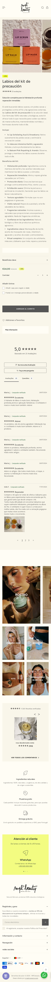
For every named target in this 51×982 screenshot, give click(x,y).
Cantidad (5, 275)
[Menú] (3, 7)
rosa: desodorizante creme (25, 743)
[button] (35, 714)
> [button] (33, 540)
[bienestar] (38, 643)
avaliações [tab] (9, 378)
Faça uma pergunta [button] (26, 371)
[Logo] (25, 7)
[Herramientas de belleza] (38, 678)
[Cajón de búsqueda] (42, 7)
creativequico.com (31, 978)
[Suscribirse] (45, 922)
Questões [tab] (25, 378)
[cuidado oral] (13, 643)
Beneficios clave (9, 260)
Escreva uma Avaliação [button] (26, 365)
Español (5, 958)
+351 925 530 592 (25, 866)
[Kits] (13, 678)
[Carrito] (47, 7)
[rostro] (21, 595)
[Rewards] (5, 976)
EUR (18, 958)
